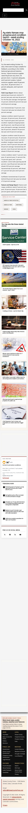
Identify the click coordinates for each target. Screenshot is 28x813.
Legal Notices (6, 759)
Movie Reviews (7, 768)
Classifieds (5, 772)
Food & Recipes (7, 765)
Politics (5, 741)
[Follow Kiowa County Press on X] (5, 534)
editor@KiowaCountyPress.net (13, 790)
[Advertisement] (14, 599)
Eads (16, 741)
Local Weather (19, 756)
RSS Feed (17, 768)
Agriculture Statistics (11, 200)
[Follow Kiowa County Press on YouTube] (20, 534)
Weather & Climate (20, 751)
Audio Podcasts (7, 770)
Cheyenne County (19, 737)
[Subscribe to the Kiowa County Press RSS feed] (15, 534)
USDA (14, 209)
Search (16, 765)
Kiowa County (18, 734)
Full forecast (6, 478)
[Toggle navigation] (4, 15)
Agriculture (8, 204)
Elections (5, 743)
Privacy (17, 774)
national (19, 204)
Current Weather (19, 749)
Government (6, 749)
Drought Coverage (20, 754)
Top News (5, 734)
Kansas (6, 209)
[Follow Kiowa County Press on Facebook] (10, 534)
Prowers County (19, 739)
